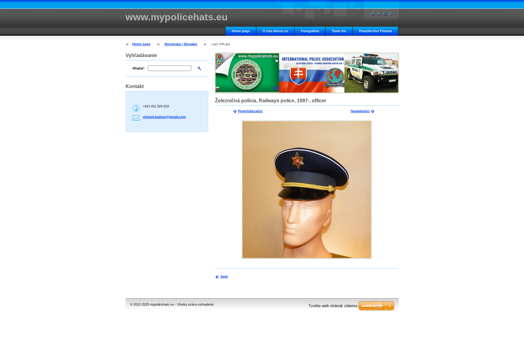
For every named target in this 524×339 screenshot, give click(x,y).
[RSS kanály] (391, 13)
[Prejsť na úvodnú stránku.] (373, 13)
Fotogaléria (310, 31)
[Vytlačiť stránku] (385, 13)
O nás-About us (275, 31)
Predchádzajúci (250, 111)
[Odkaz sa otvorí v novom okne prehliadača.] (306, 190)
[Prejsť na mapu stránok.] (379, 13)
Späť (224, 276)
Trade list (339, 31)
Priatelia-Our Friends (375, 31)
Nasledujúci (360, 111)
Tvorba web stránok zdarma (332, 305)
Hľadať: (139, 68)
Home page (241, 31)
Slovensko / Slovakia (180, 44)
